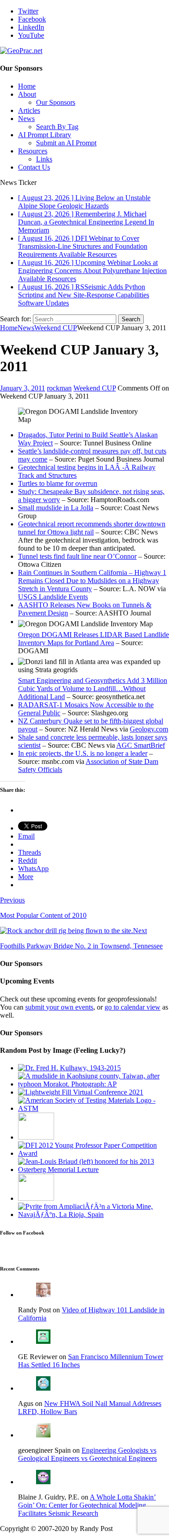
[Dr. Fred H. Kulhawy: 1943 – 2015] (69, 1068)
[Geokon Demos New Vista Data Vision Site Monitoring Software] (36, 1137)
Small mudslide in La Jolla (55, 508)
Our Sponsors (55, 102)
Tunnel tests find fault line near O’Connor (77, 556)
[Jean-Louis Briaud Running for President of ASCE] (93, 1169)
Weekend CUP (94, 388)
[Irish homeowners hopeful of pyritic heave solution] (93, 1214)
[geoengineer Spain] (43, 1435)
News (26, 118)
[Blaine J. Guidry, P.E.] (43, 1482)
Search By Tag (57, 126)
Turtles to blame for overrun (57, 483)
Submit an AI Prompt (66, 143)
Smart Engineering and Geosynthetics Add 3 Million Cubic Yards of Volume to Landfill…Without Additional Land (92, 688)
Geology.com (149, 729)
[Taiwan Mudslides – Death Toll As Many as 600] (93, 1084)
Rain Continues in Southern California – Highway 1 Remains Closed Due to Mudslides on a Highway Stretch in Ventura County (92, 581)
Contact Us (34, 167)
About (27, 94)
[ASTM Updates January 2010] (93, 1108)
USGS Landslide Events (53, 597)
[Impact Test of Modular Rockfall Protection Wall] (36, 1198)
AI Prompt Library (44, 135)
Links (44, 159)
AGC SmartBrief (140, 745)
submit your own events (59, 1007)
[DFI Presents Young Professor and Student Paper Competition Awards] (93, 1153)
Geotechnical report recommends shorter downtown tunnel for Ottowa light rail (91, 528)
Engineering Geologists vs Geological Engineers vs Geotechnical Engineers (87, 1454)
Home (27, 86)
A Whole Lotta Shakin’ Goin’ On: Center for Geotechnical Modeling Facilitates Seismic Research (87, 1505)
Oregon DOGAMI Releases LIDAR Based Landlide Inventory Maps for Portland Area (93, 639)
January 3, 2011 (22, 388)
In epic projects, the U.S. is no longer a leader (82, 753)
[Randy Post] (43, 1294)
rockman (59, 388)
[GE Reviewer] (43, 1341)
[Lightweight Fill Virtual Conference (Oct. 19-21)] (80, 1092)
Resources (32, 151)
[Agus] (43, 1388)
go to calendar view (132, 1007)
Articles (29, 110)
